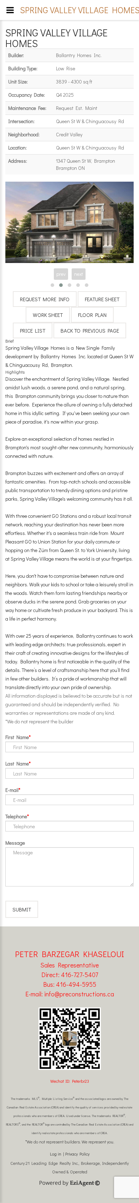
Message (15, 842)
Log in (55, 1154)
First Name (17, 737)
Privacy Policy (77, 1154)
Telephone (16, 816)
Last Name (17, 763)
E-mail (12, 790)
